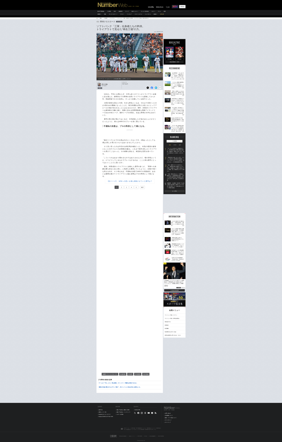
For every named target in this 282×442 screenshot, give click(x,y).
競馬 (165, 11)
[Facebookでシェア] (152, 88)
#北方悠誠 (145, 374)
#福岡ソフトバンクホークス (110, 374)
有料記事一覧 (167, 321)
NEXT (142, 187)
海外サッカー (134, 11)
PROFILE (100, 88)
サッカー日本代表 (145, 11)
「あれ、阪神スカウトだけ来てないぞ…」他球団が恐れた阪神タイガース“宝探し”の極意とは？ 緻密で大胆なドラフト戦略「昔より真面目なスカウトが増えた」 (175, 168)
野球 (101, 18)
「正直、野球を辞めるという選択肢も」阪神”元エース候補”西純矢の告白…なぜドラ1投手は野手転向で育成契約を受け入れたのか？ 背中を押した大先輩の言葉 (175, 177)
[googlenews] (152, 413)
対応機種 (167, 328)
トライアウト (112, 18)
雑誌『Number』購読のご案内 (123, 409)
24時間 (174, 144)
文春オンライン (132, 436)
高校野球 (120, 11)
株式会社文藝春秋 (122, 436)
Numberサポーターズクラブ (105, 414)
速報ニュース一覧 (102, 412)
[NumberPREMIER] (175, 6)
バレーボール (148, 14)
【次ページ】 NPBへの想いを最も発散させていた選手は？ (129, 181)
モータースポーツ (112, 14)
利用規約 (167, 325)
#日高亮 (130, 374)
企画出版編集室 (152, 436)
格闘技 (99, 14)
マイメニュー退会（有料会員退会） (172, 318)
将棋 (105, 14)
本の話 (145, 436)
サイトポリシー (168, 420)
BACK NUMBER (119, 21)
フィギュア (129, 14)
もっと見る (174, 191)
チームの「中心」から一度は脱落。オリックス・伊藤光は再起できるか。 (118, 383)
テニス (159, 11)
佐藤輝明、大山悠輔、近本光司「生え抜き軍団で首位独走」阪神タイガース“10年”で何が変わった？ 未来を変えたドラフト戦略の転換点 (175, 185)
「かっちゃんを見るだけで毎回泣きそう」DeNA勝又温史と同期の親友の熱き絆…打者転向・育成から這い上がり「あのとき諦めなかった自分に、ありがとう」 (175, 151)
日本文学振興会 (161, 436)
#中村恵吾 (137, 374)
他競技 (155, 14)
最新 (170, 144)
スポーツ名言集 (120, 414)
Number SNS (137, 409)
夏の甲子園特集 (101, 11)
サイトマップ (168, 422)
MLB (115, 11)
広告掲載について (169, 415)
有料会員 (182, 6)
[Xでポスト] (148, 88)
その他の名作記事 (174, 290)
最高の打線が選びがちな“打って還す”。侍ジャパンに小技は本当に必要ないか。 (120, 387)
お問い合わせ (168, 413)
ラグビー (122, 14)
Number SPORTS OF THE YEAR (106, 416)
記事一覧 (100, 409)
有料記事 (162, 14)
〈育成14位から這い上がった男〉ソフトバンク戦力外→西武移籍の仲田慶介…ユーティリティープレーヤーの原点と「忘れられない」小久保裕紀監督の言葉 (175, 160)
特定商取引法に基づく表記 (170, 331)
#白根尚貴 (122, 374)
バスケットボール (138, 14)
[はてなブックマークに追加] (156, 88)
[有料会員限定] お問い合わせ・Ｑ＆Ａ (173, 335)
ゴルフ (152, 11)
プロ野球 (109, 11)
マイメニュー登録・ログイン (171, 315)
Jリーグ (127, 11)
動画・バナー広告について (170, 417)
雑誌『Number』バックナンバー (123, 412)
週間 (180, 144)
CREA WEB (139, 436)
